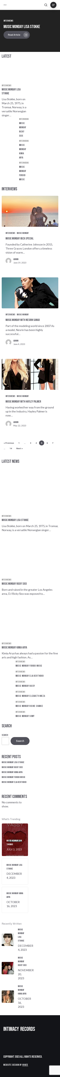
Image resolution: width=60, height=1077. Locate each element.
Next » (19, 448)
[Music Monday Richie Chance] (30, 705)
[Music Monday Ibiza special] (30, 211)
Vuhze (25, 1064)
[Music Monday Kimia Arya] (15, 150)
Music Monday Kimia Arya (12, 772)
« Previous (9, 443)
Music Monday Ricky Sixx (12, 767)
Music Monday (23, 233)
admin (15, 259)
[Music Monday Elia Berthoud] (30, 674)
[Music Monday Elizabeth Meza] (30, 695)
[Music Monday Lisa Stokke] (15, 90)
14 (11, 448)
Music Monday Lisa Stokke (22, 26)
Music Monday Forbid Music (13, 777)
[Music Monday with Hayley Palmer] (30, 374)
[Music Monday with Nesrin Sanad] (30, 292)
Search (5, 735)
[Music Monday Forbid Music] (15, 172)
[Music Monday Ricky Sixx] (15, 128)
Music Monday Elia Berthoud (14, 782)
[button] (53, 5)
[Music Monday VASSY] (30, 684)
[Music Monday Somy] (30, 715)
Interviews (6, 85)
